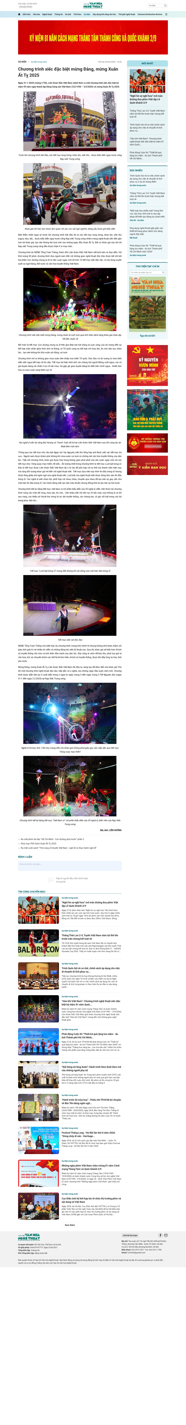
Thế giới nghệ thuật (126, 14)
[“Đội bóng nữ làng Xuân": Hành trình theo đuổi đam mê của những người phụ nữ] (38, 1074)
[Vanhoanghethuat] (19, 14)
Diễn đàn (27, 14)
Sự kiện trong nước (39, 62)
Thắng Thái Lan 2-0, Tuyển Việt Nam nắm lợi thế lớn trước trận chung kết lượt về (147, 113)
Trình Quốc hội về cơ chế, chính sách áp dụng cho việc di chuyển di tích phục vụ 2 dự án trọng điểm (147, 178)
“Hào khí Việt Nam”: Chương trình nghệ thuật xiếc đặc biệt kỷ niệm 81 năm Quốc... (147, 141)
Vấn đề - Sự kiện (137, 220)
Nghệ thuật (47, 14)
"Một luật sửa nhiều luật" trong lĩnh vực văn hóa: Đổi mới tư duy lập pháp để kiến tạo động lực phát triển (147, 213)
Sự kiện (87, 14)
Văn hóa (36, 14)
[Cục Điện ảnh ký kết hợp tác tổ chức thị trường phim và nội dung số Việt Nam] (38, 1206)
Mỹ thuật (133, 238)
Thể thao (77, 14)
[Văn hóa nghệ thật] (29, 1240)
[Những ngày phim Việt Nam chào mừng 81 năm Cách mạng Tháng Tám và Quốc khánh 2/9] (38, 1173)
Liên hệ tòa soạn (130, 1235)
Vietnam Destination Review (150, 14)
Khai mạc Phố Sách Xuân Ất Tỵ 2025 (38, 843)
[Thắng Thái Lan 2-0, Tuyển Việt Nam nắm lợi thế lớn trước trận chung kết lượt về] (38, 943)
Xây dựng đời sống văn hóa (104, 14)
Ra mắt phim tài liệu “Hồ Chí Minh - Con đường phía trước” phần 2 (52, 839)
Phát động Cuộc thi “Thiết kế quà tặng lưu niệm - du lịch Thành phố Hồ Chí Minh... (146, 155)
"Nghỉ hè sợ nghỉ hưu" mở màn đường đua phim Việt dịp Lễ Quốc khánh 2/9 (146, 99)
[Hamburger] (166, 14)
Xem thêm (70, 1225)
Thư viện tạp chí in (147, 266)
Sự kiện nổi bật (26, 7)
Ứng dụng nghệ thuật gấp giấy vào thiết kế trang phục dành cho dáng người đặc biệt (146, 231)
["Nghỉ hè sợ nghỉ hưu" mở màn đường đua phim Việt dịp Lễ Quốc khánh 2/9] (38, 910)
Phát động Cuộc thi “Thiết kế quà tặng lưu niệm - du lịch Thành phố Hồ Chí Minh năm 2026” (146, 248)
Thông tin (58, 14)
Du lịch (68, 14)
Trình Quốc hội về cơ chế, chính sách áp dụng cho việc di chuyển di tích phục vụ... (147, 127)
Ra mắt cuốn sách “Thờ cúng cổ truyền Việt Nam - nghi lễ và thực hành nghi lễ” (59, 848)
